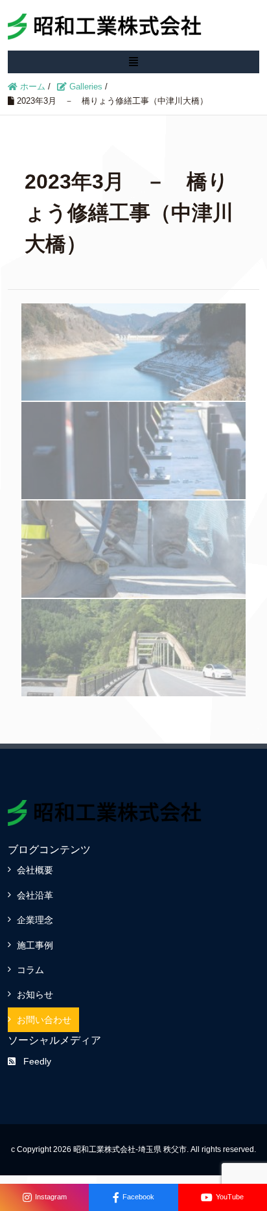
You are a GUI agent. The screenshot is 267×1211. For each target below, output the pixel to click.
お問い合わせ (44, 1020)
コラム (30, 970)
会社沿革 (35, 895)
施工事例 (35, 945)
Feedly (37, 1061)
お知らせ (35, 994)
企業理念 (35, 920)
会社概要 (35, 870)
